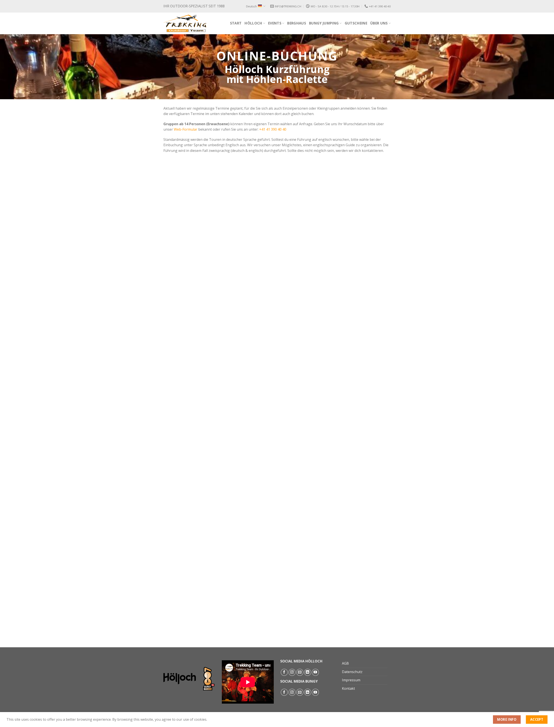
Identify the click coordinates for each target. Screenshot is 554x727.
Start (236, 23)
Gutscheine (356, 23)
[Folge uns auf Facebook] (284, 672)
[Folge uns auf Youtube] (315, 672)
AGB (345, 663)
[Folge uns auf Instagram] (292, 672)
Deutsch (251, 6)
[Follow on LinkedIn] (307, 672)
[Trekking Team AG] (185, 23)
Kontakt (348, 688)
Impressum (351, 680)
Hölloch (253, 23)
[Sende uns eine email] (299, 672)
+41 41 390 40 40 (272, 129)
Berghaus (296, 23)
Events (274, 23)
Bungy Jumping (324, 23)
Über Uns (379, 23)
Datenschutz (352, 671)
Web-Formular (185, 129)
